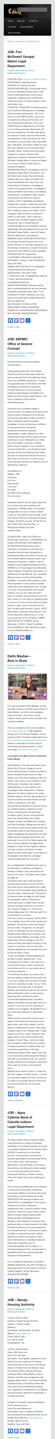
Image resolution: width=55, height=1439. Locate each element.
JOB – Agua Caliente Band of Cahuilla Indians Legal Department (20, 1119)
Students (19, 1100)
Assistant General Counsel (35, 79)
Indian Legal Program (16, 73)
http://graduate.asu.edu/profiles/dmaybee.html (26, 740)
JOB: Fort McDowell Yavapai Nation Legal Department (20, 59)
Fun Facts (12, 26)
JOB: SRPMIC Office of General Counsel (19, 344)
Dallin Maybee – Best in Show (19, 658)
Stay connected (14, 32)
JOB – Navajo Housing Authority (21, 1302)
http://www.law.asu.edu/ (17, 730)
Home (10, 21)
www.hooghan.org (23, 1333)
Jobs (17, 327)
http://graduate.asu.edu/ (27, 749)
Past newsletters (26, 26)
